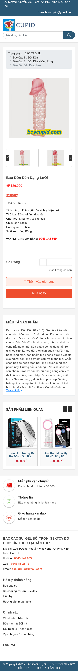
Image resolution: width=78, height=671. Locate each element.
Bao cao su (10, 585)
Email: (55, 12)
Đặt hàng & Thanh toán (18, 628)
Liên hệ (7, 596)
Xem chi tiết (13, 390)
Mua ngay (39, 293)
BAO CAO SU (33, 53)
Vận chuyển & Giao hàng (19, 634)
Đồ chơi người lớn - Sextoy (20, 591)
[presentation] (7, 158)
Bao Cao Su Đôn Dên (25, 57)
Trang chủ (14, 53)
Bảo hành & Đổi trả (15, 623)
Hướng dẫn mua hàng (17, 601)
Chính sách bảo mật (16, 618)
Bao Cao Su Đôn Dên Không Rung (33, 61)
